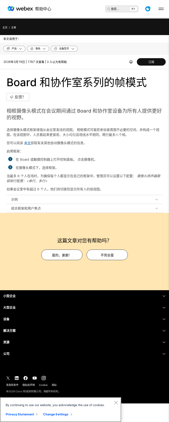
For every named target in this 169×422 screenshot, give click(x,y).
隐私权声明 (28, 385)
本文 (27, 143)
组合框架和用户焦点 (26, 208)
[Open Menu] (161, 9)
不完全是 (107, 255)
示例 (14, 199)
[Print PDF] (131, 62)
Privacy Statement (20, 414)
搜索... (115, 9)
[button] (147, 9)
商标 (54, 385)
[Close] (116, 403)
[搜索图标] (108, 9)
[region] (60, 409)
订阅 (151, 62)
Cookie (43, 385)
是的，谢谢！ (62, 255)
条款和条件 (12, 385)
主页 (4, 27)
